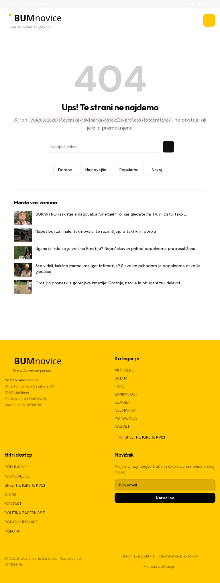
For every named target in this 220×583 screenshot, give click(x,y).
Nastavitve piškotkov (178, 556)
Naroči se (165, 497)
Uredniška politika (138, 556)
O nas (189, 4)
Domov (65, 169)
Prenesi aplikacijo (160, 566)
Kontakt (204, 4)
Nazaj (157, 169)
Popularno (129, 169)
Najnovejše (95, 169)
